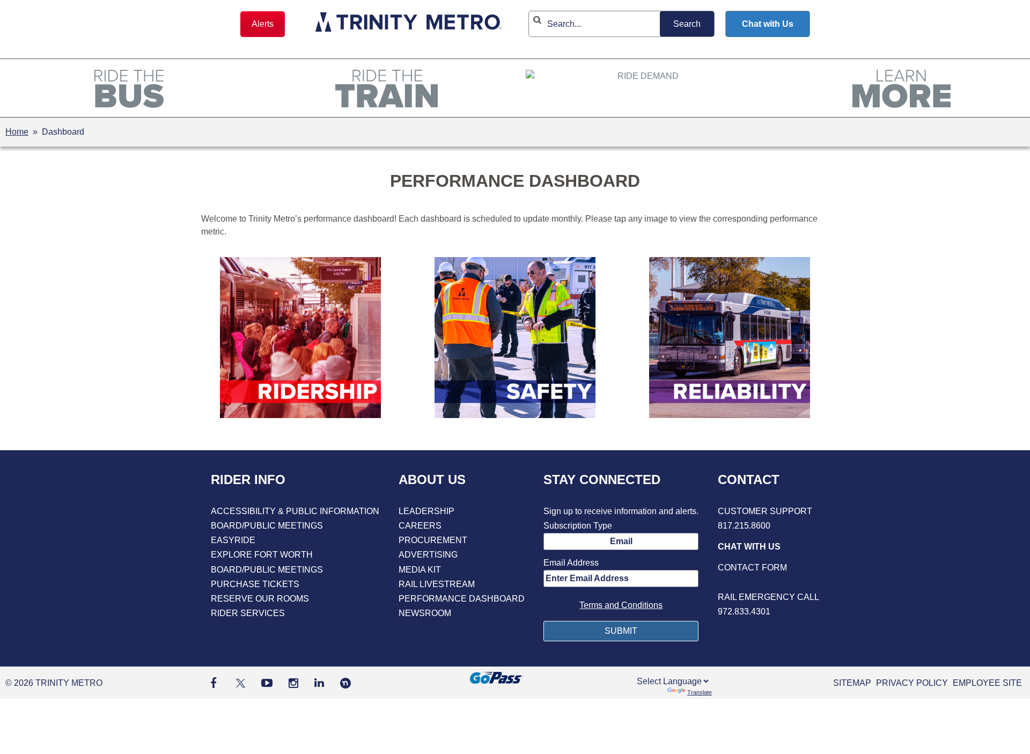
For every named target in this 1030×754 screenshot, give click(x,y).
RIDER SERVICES (248, 613)
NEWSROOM (425, 613)
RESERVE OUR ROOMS (260, 598)
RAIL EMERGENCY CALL (768, 597)
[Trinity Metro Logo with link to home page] (408, 23)
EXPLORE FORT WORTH (262, 554)
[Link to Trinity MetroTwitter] (239, 682)
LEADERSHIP (426, 511)
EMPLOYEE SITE (987, 682)
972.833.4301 (744, 611)
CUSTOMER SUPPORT (765, 511)
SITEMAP (852, 682)
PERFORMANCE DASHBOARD (462, 598)
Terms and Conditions (621, 605)
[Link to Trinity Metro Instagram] (293, 682)
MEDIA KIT (420, 569)
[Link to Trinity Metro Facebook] (213, 682)
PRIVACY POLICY (912, 682)
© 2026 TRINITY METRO (53, 682)
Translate (699, 692)
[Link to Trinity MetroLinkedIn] (319, 682)
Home (16, 131)
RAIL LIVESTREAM (437, 584)
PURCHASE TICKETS (255, 584)
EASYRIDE (233, 540)
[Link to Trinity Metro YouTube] (267, 682)
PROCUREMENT (433, 540)
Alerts (263, 23)
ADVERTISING (428, 554)
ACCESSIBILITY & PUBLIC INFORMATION (295, 511)
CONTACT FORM (752, 567)
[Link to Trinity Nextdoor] (345, 685)
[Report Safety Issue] (768, 582)
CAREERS (420, 525)
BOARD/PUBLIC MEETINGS (267, 525)
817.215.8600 (744, 525)
